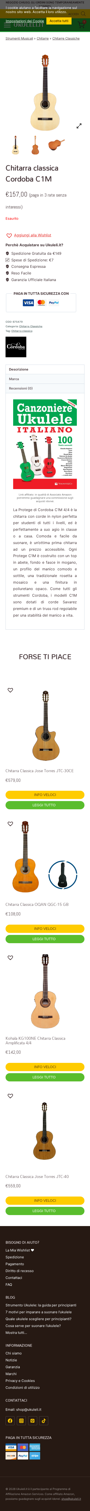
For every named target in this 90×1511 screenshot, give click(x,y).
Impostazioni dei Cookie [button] (25, 21)
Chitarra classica (21, 331)
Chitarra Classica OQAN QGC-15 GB (37, 904)
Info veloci (45, 795)
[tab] (45, 369)
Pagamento (15, 1264)
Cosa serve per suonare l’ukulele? (33, 1326)
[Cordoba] (45, 347)
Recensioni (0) (21, 388)
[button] (28, 236)
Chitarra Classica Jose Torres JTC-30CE (40, 770)
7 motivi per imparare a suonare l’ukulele (39, 1312)
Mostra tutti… (16, 1332)
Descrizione (18, 369)
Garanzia (13, 1367)
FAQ (9, 1284)
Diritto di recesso (20, 1271)
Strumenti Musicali (19, 38)
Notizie (11, 1360)
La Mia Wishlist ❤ (20, 1250)
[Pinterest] (32, 1420)
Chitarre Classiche (66, 38)
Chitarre (43, 38)
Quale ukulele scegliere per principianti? (39, 1319)
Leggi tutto (45, 805)
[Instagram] (21, 1420)
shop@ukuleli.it (71, 1498)
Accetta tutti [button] (59, 21)
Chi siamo (14, 1353)
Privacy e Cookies (20, 1380)
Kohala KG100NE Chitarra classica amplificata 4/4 (35, 1040)
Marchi (11, 1374)
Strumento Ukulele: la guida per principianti (41, 1305)
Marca (14, 379)
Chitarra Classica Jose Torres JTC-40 (37, 1176)
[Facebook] (10, 1420)
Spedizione (15, 1257)
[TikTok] (43, 1420)
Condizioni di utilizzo (23, 1387)
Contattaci (14, 1277)
